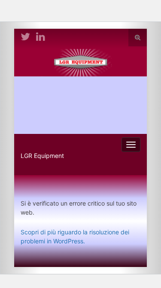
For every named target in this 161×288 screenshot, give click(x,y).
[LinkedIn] (40, 36)
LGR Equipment (42, 155)
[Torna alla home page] (80, 91)
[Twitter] (25, 36)
